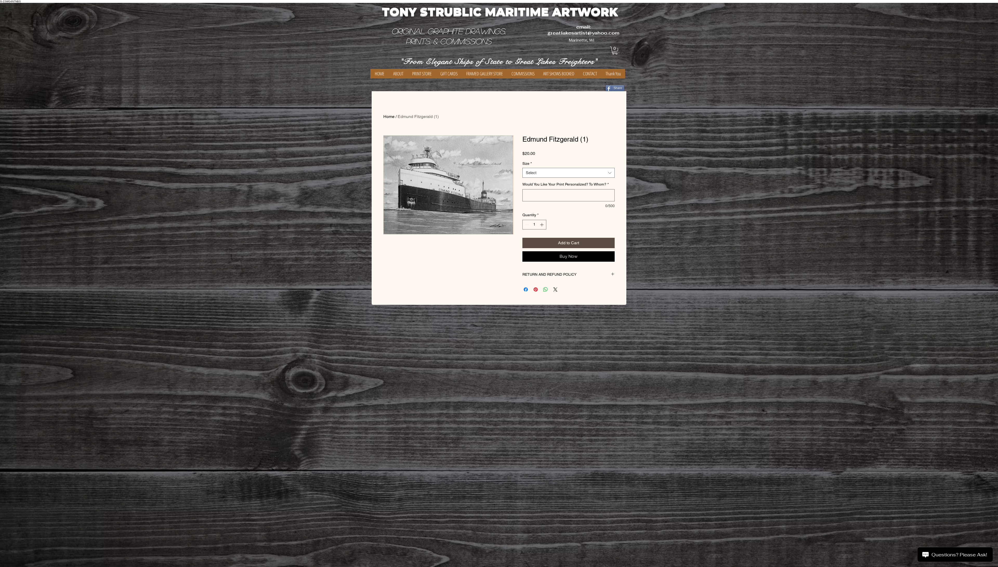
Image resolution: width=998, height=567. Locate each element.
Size (527, 163)
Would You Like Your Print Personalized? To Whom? (565, 184)
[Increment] (542, 224)
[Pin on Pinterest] (536, 289)
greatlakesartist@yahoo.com (583, 33)
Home (389, 116)
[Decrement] (526, 224)
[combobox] (568, 173)
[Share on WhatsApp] (545, 289)
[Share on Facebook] (526, 289)
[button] (615, 51)
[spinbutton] (534, 224)
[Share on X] (555, 289)
